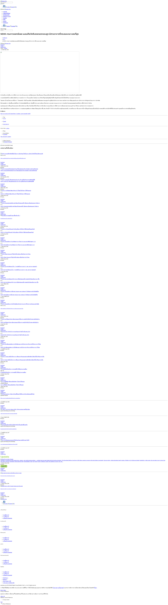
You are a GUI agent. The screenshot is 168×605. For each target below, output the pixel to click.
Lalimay (5, 48)
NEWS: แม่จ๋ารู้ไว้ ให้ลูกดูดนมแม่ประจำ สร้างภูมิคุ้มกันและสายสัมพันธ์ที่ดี (17, 181)
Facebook (5, 134)
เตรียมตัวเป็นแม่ (6, 13)
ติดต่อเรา (5, 579)
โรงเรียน (5, 18)
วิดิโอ (4, 19)
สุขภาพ (4, 21)
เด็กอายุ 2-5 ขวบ (7, 16)
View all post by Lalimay (6, 136)
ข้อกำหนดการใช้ (7, 581)
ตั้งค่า (95, 587)
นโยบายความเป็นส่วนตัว (8, 582)
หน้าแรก (5, 37)
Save (2, 602)
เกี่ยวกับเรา (5, 23)
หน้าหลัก (5, 11)
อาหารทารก (6, 124)
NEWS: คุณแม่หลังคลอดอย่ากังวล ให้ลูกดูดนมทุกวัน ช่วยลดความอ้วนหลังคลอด (19, 170)
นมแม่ (4, 121)
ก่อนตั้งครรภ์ (6, 515)
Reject (2, 590)
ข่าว (4, 39)
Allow (4, 590)
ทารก (4, 118)
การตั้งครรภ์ (6, 516)
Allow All (3, 596)
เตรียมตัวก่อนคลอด (7, 518)
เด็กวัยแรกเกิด (6, 15)
